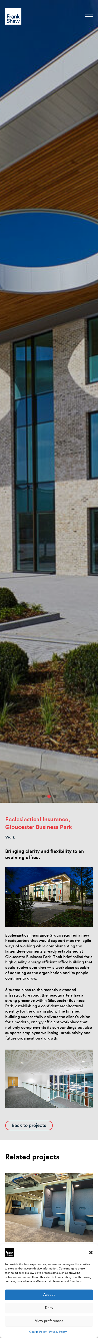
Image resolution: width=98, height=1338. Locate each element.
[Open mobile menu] (89, 16)
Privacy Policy (58, 1331)
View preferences (49, 1321)
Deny (49, 1308)
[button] (90, 1252)
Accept (49, 1294)
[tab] (43, 796)
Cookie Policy (38, 1331)
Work (10, 837)
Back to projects (29, 1125)
